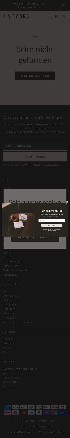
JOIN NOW (51, 225)
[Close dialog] (67, 202)
